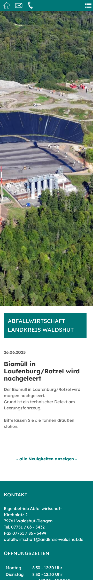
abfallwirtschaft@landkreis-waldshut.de (43, 539)
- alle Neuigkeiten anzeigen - (46, 458)
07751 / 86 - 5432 (28, 527)
